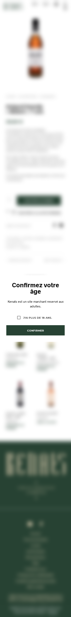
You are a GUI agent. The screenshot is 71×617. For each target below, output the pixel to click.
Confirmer (35, 330)
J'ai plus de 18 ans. (37, 317)
